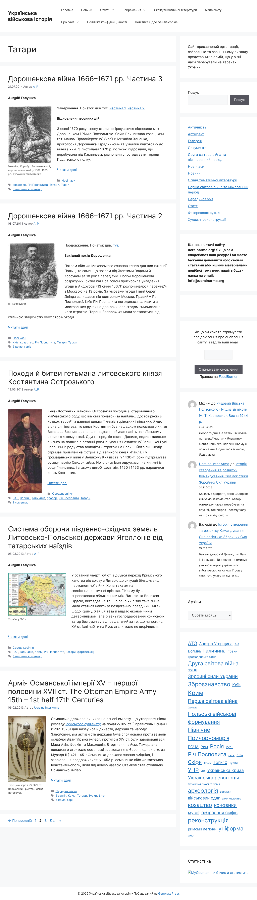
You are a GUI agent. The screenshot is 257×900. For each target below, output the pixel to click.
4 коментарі (64, 799)
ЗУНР (192, 670)
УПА (203, 771)
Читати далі (67, 170)
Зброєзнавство (209, 684)
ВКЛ (15, 498)
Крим (38, 651)
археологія (203, 790)
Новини (86, 10)
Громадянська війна (202, 657)
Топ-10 (220, 762)
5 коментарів (22, 346)
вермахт (225, 791)
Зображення (131, 10)
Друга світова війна (213, 663)
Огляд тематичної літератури (175, 10)
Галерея (195, 141)
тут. (116, 245)
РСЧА (193, 747)
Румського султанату (83, 724)
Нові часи (68, 180)
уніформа (230, 828)
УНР (193, 770)
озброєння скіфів (219, 812)
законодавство (231, 798)
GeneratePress (169, 893)
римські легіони (202, 829)
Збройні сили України (213, 676)
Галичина (38, 498)
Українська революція (213, 778)
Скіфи (195, 762)
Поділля (192, 707)
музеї (193, 812)
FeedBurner (228, 377)
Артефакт (196, 134)
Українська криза (225, 770)
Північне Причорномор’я (208, 733)
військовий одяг (204, 797)
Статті (104, 10)
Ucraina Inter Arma (214, 464)
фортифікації (86, 651)
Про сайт (67, 22)
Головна (67, 10)
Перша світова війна (213, 701)
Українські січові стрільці (204, 784)
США (240, 755)
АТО (192, 643)
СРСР (231, 755)
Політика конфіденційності (107, 22)
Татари (54, 184)
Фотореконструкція (204, 213)
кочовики (225, 805)
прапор (52, 498)
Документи (197, 148)
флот (102, 795)
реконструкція (208, 820)
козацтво (19, 184)
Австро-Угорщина (216, 643)
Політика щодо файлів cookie (156, 22)
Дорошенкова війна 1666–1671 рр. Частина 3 (85, 78)
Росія (217, 746)
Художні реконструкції (207, 220)
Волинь (25, 498)
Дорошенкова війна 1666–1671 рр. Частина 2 (85, 216)
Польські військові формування (212, 718)
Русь (229, 747)
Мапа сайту (213, 10)
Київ (15, 342)
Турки (65, 184)
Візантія (61, 795)
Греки (232, 651)
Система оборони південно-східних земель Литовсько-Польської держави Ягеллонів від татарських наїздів (85, 537)
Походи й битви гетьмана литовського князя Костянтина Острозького (85, 377)
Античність (197, 127)
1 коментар (21, 502)
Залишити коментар (27, 189)
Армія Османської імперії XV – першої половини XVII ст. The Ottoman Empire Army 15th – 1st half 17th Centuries (82, 691)
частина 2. (136, 108)
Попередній (20, 821)
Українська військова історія (30, 16)
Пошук (193, 92)
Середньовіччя (62, 493)
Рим (204, 747)
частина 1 (118, 108)
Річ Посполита (38, 184)
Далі (55, 821)
